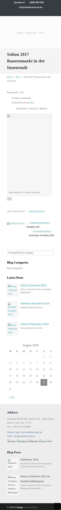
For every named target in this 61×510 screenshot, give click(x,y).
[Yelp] (33, 12)
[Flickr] (40, 12)
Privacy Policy (31, 507)
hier (32, 102)
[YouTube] (37, 12)
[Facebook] (20, 12)
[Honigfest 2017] (15, 224)
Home (9, 77)
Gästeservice (39, 211)
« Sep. (12, 397)
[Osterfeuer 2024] (12, 464)
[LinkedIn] (27, 12)
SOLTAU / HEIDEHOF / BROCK (30, 23)
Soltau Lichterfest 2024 (33, 285)
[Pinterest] (43, 12)
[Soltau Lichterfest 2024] (12, 290)
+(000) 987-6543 (36, 2)
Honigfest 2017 (33, 227)
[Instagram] (30, 12)
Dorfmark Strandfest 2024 (34, 303)
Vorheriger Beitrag (39, 223)
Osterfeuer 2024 (29, 459)
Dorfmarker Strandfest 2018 (41, 235)
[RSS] (49, 441)
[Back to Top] (57, 506)
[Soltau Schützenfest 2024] (12, 329)
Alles (18, 77)
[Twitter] (17, 12)
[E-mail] (42, 441)
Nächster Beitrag (42, 231)
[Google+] (24, 12)
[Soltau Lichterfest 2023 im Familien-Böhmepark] (12, 485)
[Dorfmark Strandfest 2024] (12, 309)
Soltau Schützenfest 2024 (34, 324)
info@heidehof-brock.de (30, 7)
